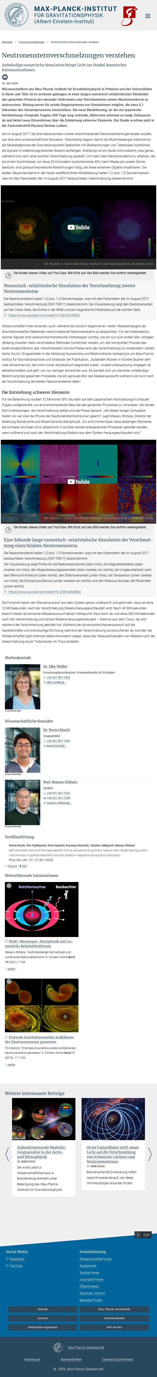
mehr (11, 969)
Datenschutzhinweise (117, 1359)
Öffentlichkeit (89, 1286)
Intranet (43, 1318)
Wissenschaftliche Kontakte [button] (29, 721)
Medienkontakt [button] (18, 658)
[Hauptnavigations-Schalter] (148, 16)
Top (146, 1235)
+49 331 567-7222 (58, 793)
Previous (7, 1155)
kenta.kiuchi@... (57, 745)
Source (12, 866)
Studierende (88, 1266)
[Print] (5, 77)
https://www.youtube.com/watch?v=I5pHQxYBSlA (44, 315)
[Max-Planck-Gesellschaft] (60, 1348)
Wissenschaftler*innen (96, 1259)
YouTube (16, 1266)
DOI (24, 866)
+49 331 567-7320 (58, 740)
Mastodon (17, 1259)
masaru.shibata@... (59, 802)
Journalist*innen (91, 1279)
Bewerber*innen (91, 1300)
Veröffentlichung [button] (19, 837)
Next (150, 1155)
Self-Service (114, 1327)
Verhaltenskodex (114, 1318)
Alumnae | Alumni (92, 1293)
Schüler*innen (90, 1273)
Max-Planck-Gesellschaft (114, 1309)
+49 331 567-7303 (58, 677)
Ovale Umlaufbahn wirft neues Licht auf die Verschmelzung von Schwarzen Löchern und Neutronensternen (113, 1154)
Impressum (32, 1359)
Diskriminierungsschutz (43, 1327)
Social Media (17, 1252)
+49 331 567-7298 (58, 798)
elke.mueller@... (57, 682)
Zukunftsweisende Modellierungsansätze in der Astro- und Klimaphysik (42, 1152)
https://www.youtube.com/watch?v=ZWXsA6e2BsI (44, 592)
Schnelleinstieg (93, 1252)
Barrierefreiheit (71, 1359)
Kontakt (43, 1309)
